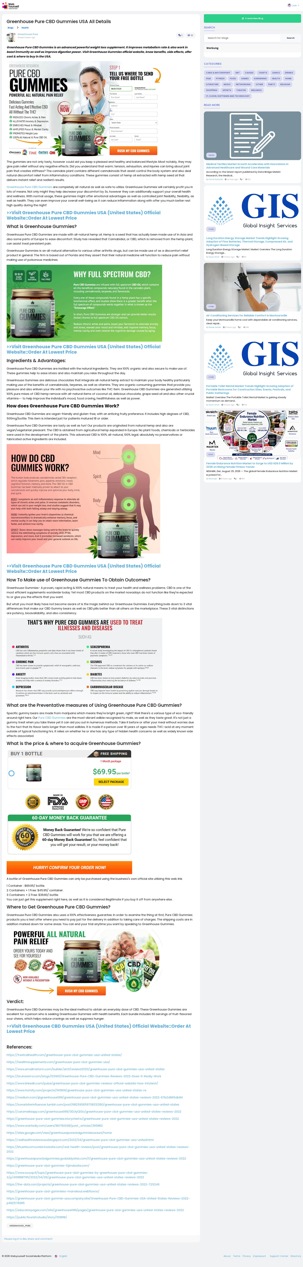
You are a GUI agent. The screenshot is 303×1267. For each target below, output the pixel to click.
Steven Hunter (215, 327)
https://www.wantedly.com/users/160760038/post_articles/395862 (55, 1126)
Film (208, 78)
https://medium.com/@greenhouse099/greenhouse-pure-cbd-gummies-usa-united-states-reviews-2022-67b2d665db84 (95, 1097)
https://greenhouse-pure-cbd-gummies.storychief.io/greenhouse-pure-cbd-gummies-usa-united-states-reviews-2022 (93, 1119)
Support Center (279, 1256)
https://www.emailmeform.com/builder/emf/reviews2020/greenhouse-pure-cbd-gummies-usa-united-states (86, 1069)
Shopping (211, 90)
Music (227, 84)
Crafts (263, 72)
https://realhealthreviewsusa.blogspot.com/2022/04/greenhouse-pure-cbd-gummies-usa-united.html (80, 1140)
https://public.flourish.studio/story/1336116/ (37, 1217)
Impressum (260, 1256)
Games (245, 78)
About (227, 1256)
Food (233, 78)
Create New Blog (254, 18)
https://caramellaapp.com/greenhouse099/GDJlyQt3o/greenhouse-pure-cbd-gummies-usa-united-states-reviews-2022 (94, 1112)
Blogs (10, 28)
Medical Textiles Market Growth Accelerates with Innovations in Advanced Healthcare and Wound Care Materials (247, 165)
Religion (285, 84)
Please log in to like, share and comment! (28, 1238)
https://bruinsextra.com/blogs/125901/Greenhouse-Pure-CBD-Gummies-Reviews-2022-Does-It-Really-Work (84, 1076)
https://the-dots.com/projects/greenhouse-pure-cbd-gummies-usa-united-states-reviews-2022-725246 (83, 1184)
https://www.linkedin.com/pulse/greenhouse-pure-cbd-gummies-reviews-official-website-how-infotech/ (82, 1083)
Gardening (260, 78)
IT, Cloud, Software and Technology (228, 96)
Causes (249, 72)
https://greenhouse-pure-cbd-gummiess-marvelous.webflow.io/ (53, 1191)
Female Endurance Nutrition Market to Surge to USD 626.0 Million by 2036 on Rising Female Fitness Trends (249, 465)
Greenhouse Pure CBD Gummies (29, 187)
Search (291, 37)
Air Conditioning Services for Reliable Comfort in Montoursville (246, 315)
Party (271, 84)
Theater (241, 90)
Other (259, 84)
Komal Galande (216, 179)
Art (237, 72)
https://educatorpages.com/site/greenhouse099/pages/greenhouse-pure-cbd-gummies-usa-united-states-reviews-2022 (95, 1210)
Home (288, 78)
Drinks (289, 72)
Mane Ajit (213, 478)
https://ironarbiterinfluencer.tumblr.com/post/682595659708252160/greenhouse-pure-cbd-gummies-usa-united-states (93, 1104)
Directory (296, 1256)
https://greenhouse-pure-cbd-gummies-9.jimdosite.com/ (48, 1166)
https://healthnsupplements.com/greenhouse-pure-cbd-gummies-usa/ (58, 1062)
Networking (243, 84)
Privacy (247, 1256)
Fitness (220, 78)
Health (25, 28)
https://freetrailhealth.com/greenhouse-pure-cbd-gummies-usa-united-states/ (64, 1055)
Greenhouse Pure (28, 34)
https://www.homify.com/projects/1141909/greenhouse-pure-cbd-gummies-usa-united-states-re (76, 1090)
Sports (227, 90)
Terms (237, 1256)
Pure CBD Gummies (52, 718)
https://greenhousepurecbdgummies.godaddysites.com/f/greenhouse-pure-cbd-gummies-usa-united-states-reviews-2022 (96, 1158)
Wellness (256, 90)
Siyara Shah (214, 257)
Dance (276, 72)
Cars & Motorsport (218, 72)
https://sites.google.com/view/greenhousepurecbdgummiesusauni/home (59, 1133)
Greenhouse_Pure (19, 1225)
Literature (212, 84)
